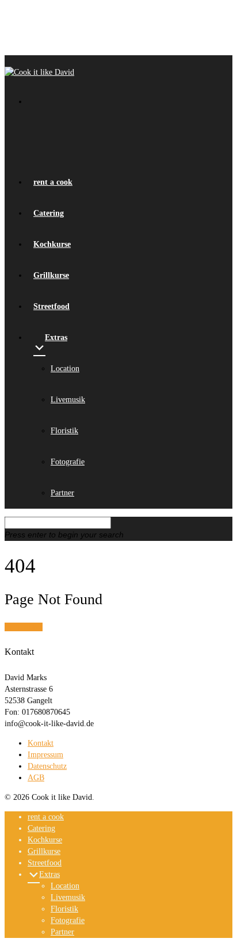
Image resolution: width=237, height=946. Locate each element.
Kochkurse (45, 840)
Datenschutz (47, 766)
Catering (41, 828)
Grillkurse (44, 851)
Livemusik (68, 399)
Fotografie (68, 461)
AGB (36, 777)
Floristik (64, 430)
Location (65, 368)
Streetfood (45, 863)
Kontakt (40, 743)
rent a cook (46, 817)
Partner (62, 493)
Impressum (45, 754)
